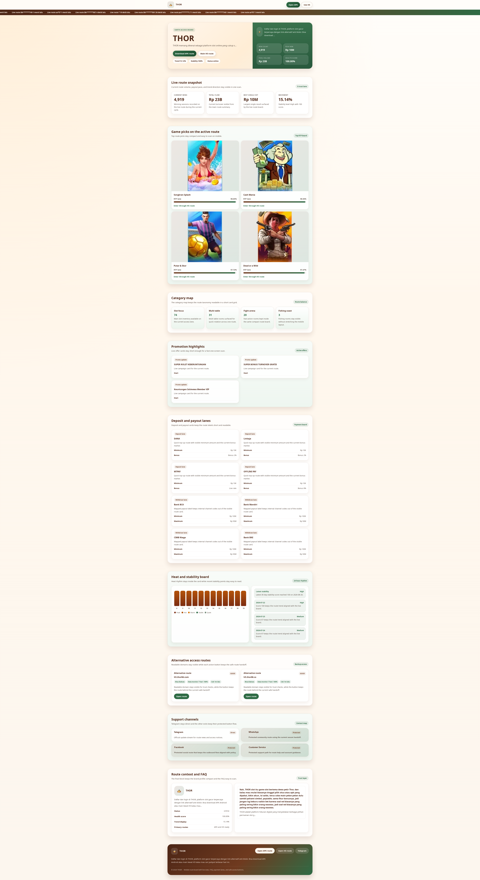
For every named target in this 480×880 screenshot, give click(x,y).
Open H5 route (285, 850)
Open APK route (265, 850)
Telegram (302, 850)
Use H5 (307, 5)
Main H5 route (207, 53)
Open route (181, 696)
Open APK (293, 5)
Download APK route (184, 53)
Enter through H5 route (184, 206)
